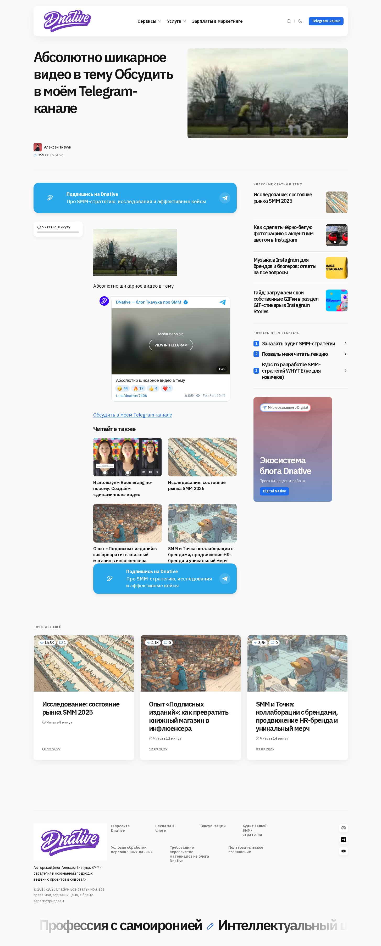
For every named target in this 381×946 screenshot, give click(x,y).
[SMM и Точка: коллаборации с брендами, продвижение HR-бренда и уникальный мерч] (297, 663)
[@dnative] (343, 839)
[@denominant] (343, 828)
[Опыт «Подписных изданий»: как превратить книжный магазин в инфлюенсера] (191, 663)
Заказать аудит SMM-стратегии (298, 343)
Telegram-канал (326, 21)
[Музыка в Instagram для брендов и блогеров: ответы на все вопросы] (337, 268)
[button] (289, 21)
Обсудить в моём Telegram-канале (132, 415)
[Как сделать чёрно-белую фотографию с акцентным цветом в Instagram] (337, 235)
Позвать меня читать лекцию (295, 354)
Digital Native (274, 491)
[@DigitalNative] (343, 851)
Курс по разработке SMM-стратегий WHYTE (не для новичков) (291, 370)
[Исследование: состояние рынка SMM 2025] (337, 202)
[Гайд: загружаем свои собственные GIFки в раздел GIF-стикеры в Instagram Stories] (337, 300)
